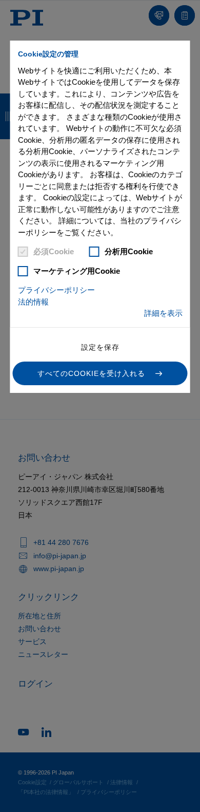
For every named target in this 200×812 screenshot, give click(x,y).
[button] (100, 373)
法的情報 (33, 301)
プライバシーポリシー (56, 290)
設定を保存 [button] (100, 347)
